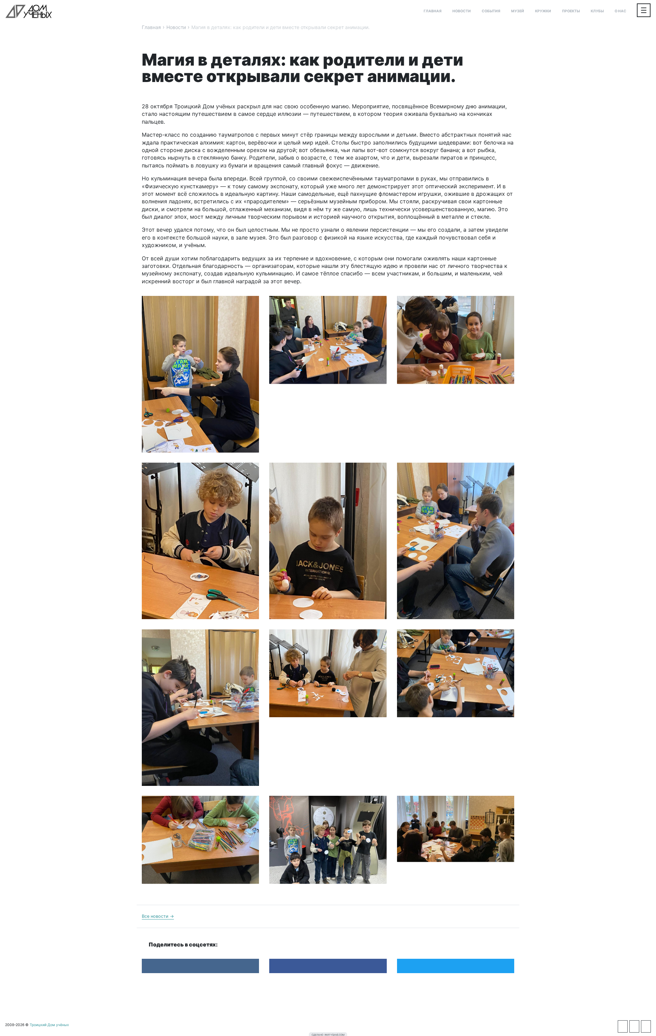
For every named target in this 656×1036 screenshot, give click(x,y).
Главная (432, 11)
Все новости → (158, 916)
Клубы (597, 11)
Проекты (571, 11)
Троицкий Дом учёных (28, 11)
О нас (620, 11)
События (491, 11)
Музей (517, 11)
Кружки (543, 11)
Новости (461, 11)
